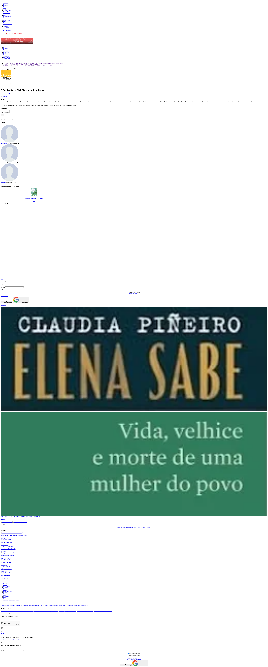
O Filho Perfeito (5, 575)
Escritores (5, 3)
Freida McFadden (4, 578)
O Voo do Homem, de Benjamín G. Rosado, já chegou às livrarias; (20, 64)
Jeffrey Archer (4, 571)
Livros (4, 4)
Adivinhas (5, 587)
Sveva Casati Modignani (6, 558)
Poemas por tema (7, 16)
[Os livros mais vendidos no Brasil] (143, 527)
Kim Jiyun (3, 538)
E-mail (2, 284)
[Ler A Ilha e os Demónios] (33, 516)
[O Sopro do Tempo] (6, 566)
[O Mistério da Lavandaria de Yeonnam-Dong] (12, 533)
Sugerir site (5, 598)
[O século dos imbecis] (6, 539)
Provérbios (5, 5)
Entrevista (3, 519)
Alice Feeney (3, 551)
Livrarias (5, 588)
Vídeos (4, 590)
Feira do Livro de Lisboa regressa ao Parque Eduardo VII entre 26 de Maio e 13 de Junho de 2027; (27, 65)
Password (3, 287)
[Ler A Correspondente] (21, 516)
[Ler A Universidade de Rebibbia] (8, 516)
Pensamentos (6, 6)
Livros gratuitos (6, 586)
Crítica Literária (4, 305)
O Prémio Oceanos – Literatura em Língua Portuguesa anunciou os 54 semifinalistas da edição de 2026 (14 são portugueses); (33, 63)
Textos (4, 9)
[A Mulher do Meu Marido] (8, 546)
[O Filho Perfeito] (5, 572)
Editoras (5, 585)
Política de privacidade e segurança (11, 600)
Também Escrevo (7, 10)
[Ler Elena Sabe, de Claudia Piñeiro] (134, 411)
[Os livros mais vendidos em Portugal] (126, 527)
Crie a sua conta (4, 296)
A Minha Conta (6, 13)
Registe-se (5, 22)
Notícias (5, 592)
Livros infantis (6, 11)
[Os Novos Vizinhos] (6, 559)
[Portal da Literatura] (11, 35)
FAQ (4, 595)
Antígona (5, 96)
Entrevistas (5, 583)
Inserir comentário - (5, 112)
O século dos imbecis (6, 542)
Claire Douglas (4, 565)
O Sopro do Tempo (6, 569)
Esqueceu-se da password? (134, 293)
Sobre (4, 593)
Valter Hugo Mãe (4, 545)
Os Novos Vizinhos (6, 562)
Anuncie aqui (6, 596)
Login (4, 21)
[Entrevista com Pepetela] (6, 522)
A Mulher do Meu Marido (8, 549)
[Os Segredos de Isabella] (7, 553)
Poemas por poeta (7, 17)
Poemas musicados (7, 591)
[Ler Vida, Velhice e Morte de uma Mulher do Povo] (134, 515)
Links (4, 597)
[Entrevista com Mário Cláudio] (19, 522)
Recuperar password (7, 24)
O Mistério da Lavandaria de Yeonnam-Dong (14, 535)
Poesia (4, 8)
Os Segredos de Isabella (7, 555)
